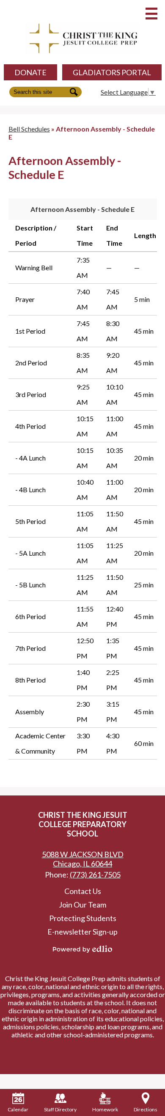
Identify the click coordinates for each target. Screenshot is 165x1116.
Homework (105, 1109)
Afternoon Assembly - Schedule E (82, 209)
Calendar (18, 1109)
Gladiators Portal (112, 72)
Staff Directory (60, 1109)
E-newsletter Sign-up (82, 931)
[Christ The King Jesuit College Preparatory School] (82, 38)
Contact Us (82, 891)
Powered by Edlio (82, 949)
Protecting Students (82, 918)
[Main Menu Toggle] (151, 13)
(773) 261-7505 (95, 874)
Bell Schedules (29, 129)
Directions (145, 1109)
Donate (30, 72)
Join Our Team (82, 904)
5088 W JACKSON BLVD (83, 859)
